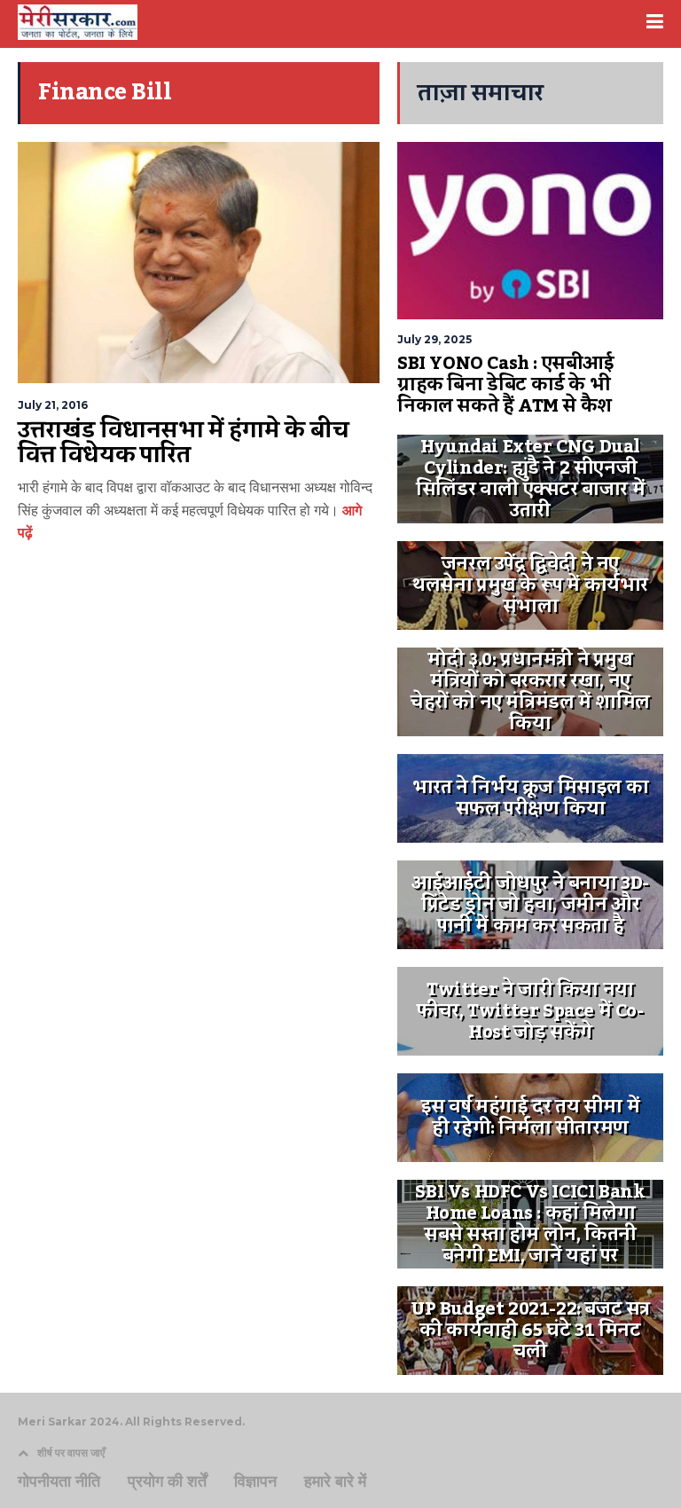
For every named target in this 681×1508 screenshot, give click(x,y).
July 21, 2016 (53, 405)
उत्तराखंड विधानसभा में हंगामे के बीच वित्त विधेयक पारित (183, 442)
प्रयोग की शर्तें (167, 1481)
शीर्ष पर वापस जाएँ (71, 1452)
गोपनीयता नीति (59, 1481)
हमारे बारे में (335, 1481)
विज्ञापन (255, 1481)
